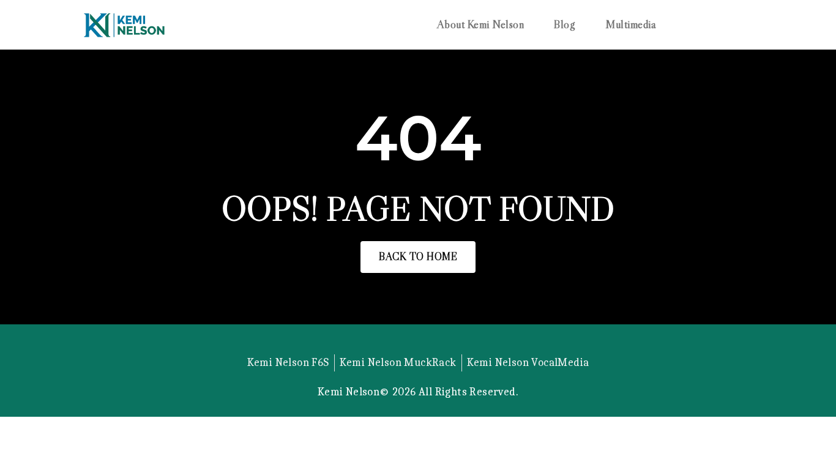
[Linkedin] (418, 341)
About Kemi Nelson (480, 24)
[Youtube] (449, 341)
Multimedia (630, 24)
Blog (564, 24)
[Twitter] (386, 341)
